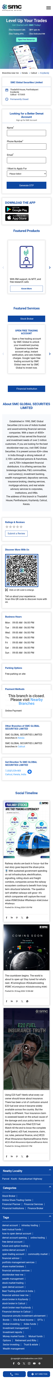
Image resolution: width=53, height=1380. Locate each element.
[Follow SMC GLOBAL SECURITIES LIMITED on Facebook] (13, 1363)
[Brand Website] (39, 1363)
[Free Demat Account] (26, 257)
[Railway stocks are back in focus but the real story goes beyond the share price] (26, 830)
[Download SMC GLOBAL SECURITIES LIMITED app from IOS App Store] (17, 220)
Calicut (34, 73)
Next (49, 267)
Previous (4, 267)
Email (10, 154)
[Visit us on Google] (19, 1363)
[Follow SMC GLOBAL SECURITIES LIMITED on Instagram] (29, 1363)
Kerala (25, 73)
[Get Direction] (29, 773)
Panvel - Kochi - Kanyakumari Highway (22, 1179)
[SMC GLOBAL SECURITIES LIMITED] (12, 8)
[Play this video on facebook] (26, 1049)
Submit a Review (16, 533)
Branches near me (10, 73)
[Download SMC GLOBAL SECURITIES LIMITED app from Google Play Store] (17, 212)
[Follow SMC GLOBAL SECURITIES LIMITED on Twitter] (24, 1363)
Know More (26, 288)
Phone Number (15, 141)
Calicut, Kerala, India (15, 774)
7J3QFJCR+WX (13, 770)
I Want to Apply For (17, 168)
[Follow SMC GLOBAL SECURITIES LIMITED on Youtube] (34, 1363)
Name (10, 127)
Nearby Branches (31, 701)
